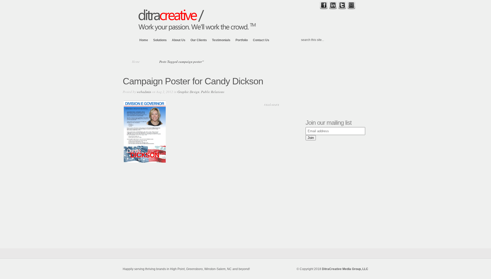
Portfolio (242, 40)
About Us (178, 40)
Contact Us (261, 40)
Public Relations (212, 92)
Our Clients (199, 40)
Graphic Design (188, 92)
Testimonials (221, 40)
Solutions (160, 40)
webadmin (144, 92)
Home (143, 40)
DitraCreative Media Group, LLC (345, 269)
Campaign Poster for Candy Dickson (193, 81)
